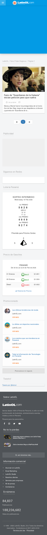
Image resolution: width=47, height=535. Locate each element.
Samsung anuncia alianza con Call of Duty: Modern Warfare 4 (27, 437)
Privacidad (30, 530)
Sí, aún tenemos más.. (23, 455)
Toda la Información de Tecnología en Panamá (26, 355)
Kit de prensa (10, 484)
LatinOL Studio (10, 474)
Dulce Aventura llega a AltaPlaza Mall (25, 444)
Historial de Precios (24, 291)
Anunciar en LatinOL (12, 468)
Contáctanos (9, 487)
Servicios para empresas (14, 480)
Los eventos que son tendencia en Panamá (26, 339)
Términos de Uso (19, 530)
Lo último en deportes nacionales (25, 324)
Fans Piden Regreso (18, 61)
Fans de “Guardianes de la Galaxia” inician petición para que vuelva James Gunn (22, 96)
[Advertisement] (23, 29)
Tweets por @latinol (9, 385)
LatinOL (5, 61)
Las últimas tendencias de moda (25, 310)
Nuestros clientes (11, 477)
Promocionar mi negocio (23, 371)
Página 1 (31, 61)
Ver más (15, 317)
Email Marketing (11, 471)
